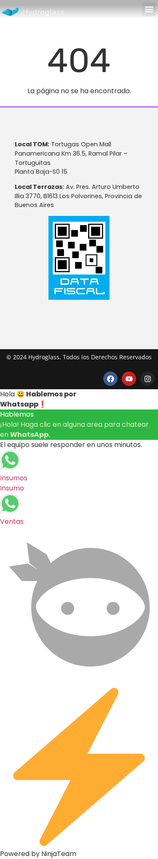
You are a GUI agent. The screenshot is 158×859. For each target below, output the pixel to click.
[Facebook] (110, 379)
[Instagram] (147, 379)
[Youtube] (129, 379)
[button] (149, 9)
